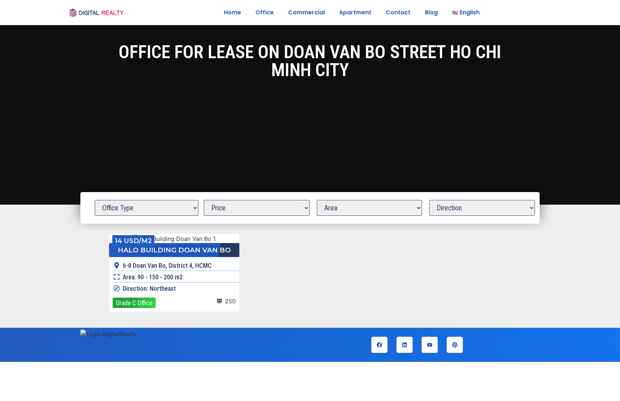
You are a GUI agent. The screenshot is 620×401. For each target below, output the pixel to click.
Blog (431, 12)
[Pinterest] (455, 345)
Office (264, 12)
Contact (398, 12)
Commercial (306, 12)
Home (232, 12)
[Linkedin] (404, 345)
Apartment (355, 12)
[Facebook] (379, 345)
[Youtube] (430, 345)
